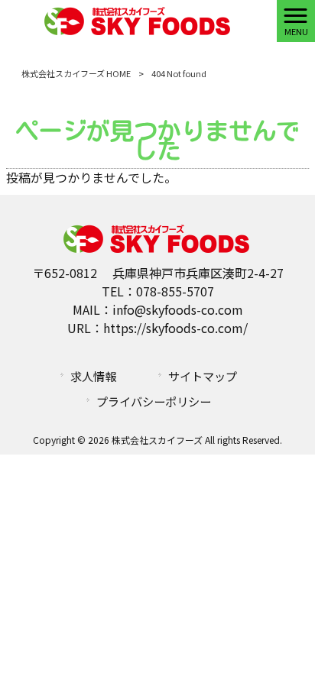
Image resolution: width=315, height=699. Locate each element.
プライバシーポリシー (153, 401)
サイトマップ (202, 375)
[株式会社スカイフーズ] (138, 19)
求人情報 (93, 375)
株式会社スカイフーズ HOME (76, 73)
